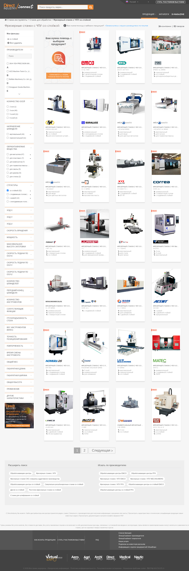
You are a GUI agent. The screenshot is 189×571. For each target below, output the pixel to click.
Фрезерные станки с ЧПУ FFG (112, 484)
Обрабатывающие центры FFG (143, 473)
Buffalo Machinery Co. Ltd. (20, 79)
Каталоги (164, 14)
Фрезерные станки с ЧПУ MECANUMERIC (146, 479)
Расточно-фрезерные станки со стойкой (45, 490)
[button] (19, 49)
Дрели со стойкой (17, 490)
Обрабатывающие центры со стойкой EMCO (146, 484)
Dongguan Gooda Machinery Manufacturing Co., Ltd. (20, 87)
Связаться (130, 35)
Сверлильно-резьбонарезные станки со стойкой (64, 484)
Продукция (148, 14)
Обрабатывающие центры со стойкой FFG (117, 490)
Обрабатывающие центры (20, 473)
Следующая (102, 450)
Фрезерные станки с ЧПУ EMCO (112, 479)
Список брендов (125, 533)
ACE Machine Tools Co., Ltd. (20, 71)
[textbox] (62, 7)
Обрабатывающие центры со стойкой (25, 484)
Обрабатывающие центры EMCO (113, 473)
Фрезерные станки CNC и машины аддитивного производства (34, 479)
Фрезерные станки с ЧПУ (46, 473)
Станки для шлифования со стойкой (24, 495)
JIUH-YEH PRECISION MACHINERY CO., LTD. (20, 64)
